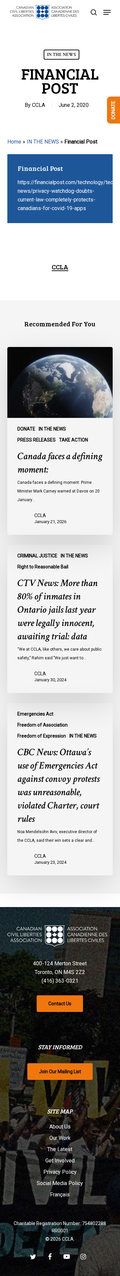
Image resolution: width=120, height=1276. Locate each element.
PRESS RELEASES (36, 440)
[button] (107, 12)
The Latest (59, 1149)
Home (14, 142)
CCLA (38, 105)
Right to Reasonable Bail (42, 566)
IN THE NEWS (61, 55)
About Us (60, 1126)
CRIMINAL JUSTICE (37, 555)
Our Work (60, 1138)
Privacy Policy (60, 1172)
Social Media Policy (60, 1183)
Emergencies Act (35, 714)
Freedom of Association (42, 725)
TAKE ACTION (73, 440)
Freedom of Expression (41, 736)
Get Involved (60, 1160)
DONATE (26, 429)
